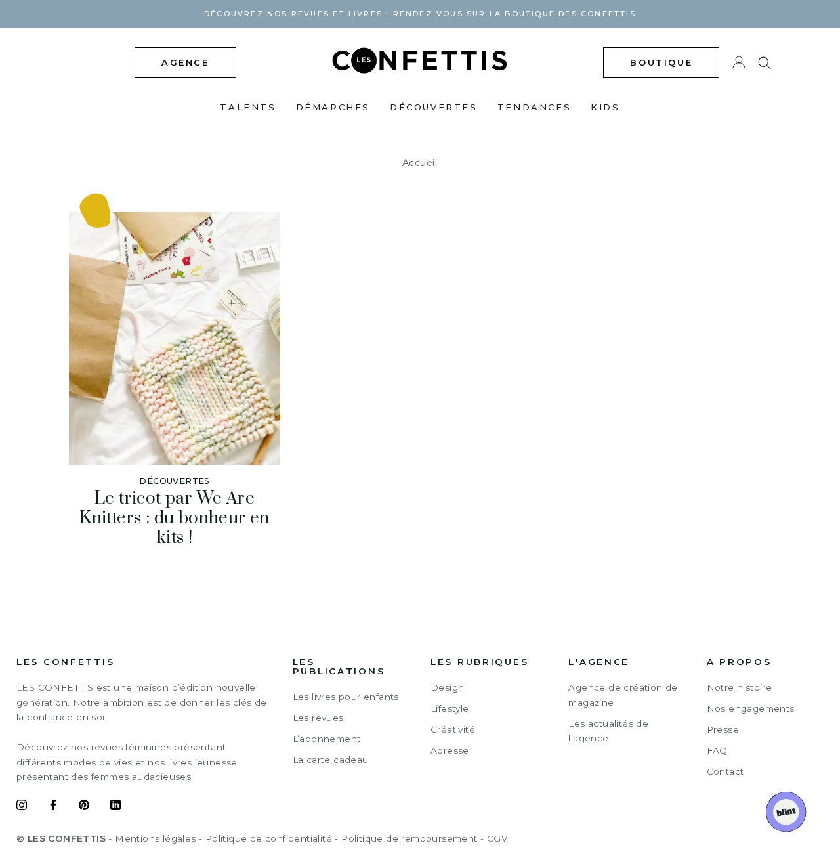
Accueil (420, 163)
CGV (497, 838)
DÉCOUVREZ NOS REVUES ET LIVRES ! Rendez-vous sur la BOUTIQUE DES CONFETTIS (420, 13)
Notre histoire (739, 687)
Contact (725, 771)
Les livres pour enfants (346, 696)
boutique (661, 62)
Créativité (452, 729)
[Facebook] (53, 807)
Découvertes (434, 107)
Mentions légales (155, 838)
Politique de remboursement (409, 838)
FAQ (717, 750)
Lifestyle (449, 708)
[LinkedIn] (115, 807)
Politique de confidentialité (268, 838)
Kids (605, 107)
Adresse (449, 750)
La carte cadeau (331, 759)
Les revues (318, 717)
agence (185, 62)
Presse (723, 729)
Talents (248, 107)
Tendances (534, 107)
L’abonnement (327, 738)
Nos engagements (751, 708)
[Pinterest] (84, 807)
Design (447, 687)
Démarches (333, 107)
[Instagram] (21, 807)
